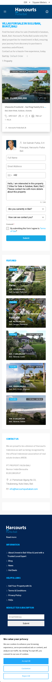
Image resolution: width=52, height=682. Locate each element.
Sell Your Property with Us (20, 586)
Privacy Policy (14, 595)
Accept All (26, 661)
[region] (26, 658)
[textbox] (23, 209)
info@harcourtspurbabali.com (24, 489)
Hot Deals (12, 570)
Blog (10, 561)
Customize (26, 668)
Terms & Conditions (17, 591)
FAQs (10, 600)
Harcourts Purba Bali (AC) (18, 128)
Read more (11, 537)
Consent (10, 224)
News (10, 565)
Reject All (26, 676)
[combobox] (19, 56)
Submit (26, 238)
